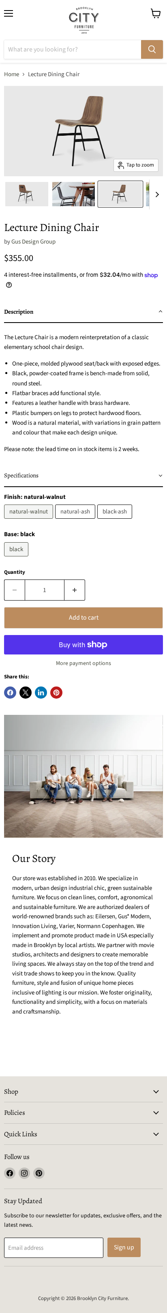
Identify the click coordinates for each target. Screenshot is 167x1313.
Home (11, 74)
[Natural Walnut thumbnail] (26, 194)
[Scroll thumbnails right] (155, 195)
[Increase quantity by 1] (74, 590)
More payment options (83, 663)
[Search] (152, 49)
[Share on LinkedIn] (41, 692)
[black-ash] (115, 521)
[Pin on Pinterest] (56, 692)
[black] (17, 558)
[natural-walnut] (29, 521)
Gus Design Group (33, 241)
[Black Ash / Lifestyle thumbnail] (73, 194)
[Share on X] (25, 692)
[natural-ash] (76, 521)
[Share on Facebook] (10, 692)
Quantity (14, 572)
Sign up (124, 1247)
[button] (83, 312)
